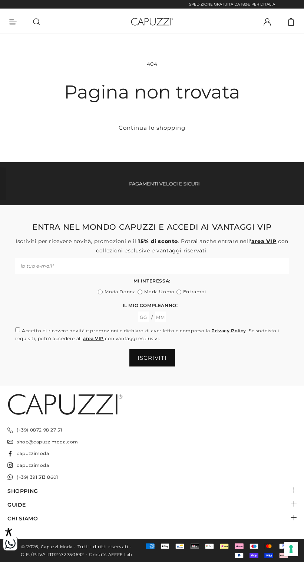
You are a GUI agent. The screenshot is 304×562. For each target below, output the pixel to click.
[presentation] (291, 549)
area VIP (264, 241)
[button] (291, 21)
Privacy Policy (228, 330)
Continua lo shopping (152, 127)
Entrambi (194, 291)
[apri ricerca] (36, 21)
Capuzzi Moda (56, 546)
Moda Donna (120, 291)
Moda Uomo (159, 291)
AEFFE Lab (120, 554)
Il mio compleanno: (150, 305)
